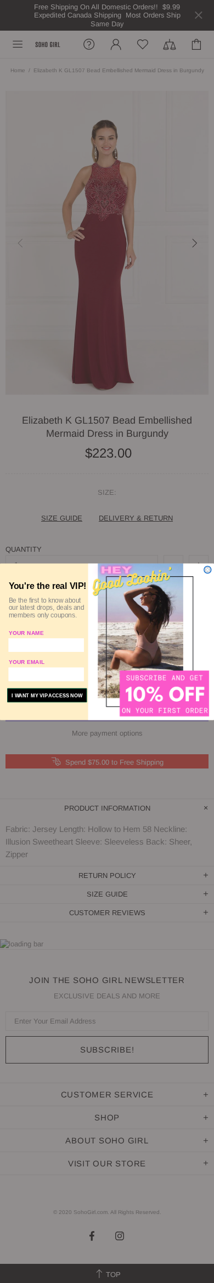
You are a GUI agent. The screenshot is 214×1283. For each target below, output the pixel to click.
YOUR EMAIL (27, 662)
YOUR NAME (26, 632)
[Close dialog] (207, 569)
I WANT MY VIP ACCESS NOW (47, 695)
